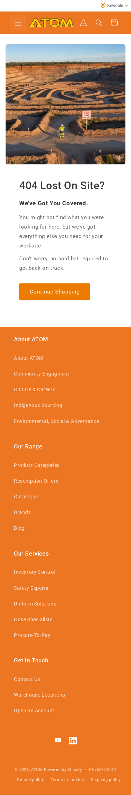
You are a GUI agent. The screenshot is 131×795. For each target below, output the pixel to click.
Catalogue (26, 496)
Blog (19, 528)
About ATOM (29, 358)
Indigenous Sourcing (38, 405)
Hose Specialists (33, 619)
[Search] (99, 22)
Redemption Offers (36, 481)
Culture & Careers (34, 389)
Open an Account (34, 710)
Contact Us (27, 679)
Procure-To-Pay (32, 635)
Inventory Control (34, 572)
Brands (22, 512)
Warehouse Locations (39, 695)
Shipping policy (106, 780)
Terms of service (67, 780)
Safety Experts (31, 588)
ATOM (37, 769)
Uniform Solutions (35, 604)
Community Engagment (41, 374)
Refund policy (30, 780)
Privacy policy (102, 769)
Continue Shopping (55, 292)
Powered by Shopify (63, 769)
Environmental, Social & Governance (56, 421)
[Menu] (18, 22)
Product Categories (37, 465)
